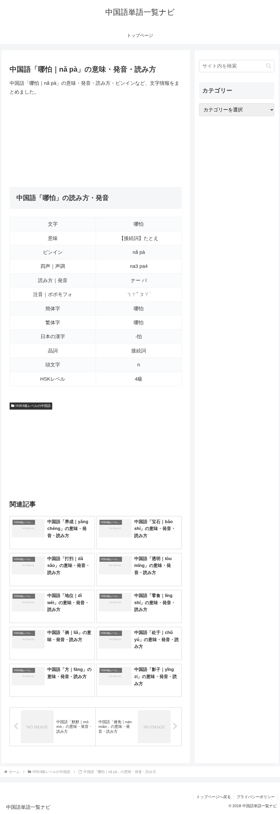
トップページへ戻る (213, 797)
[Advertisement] (96, 141)
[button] (268, 66)
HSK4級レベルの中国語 (33, 406)
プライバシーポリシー (256, 797)
